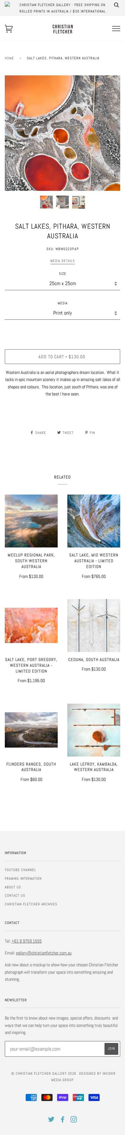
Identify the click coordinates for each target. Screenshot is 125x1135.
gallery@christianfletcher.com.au (43, 953)
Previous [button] (16, 133)
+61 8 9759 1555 (27, 941)
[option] (62, 133)
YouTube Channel (20, 870)
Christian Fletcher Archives (31, 904)
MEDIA (63, 303)
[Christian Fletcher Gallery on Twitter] (51, 1120)
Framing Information (23, 878)
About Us (13, 887)
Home (9, 58)
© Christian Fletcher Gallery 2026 (43, 1073)
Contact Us (15, 895)
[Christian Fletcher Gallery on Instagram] (74, 1120)
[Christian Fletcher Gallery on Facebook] (62, 1120)
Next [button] (108, 133)
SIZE (62, 273)
